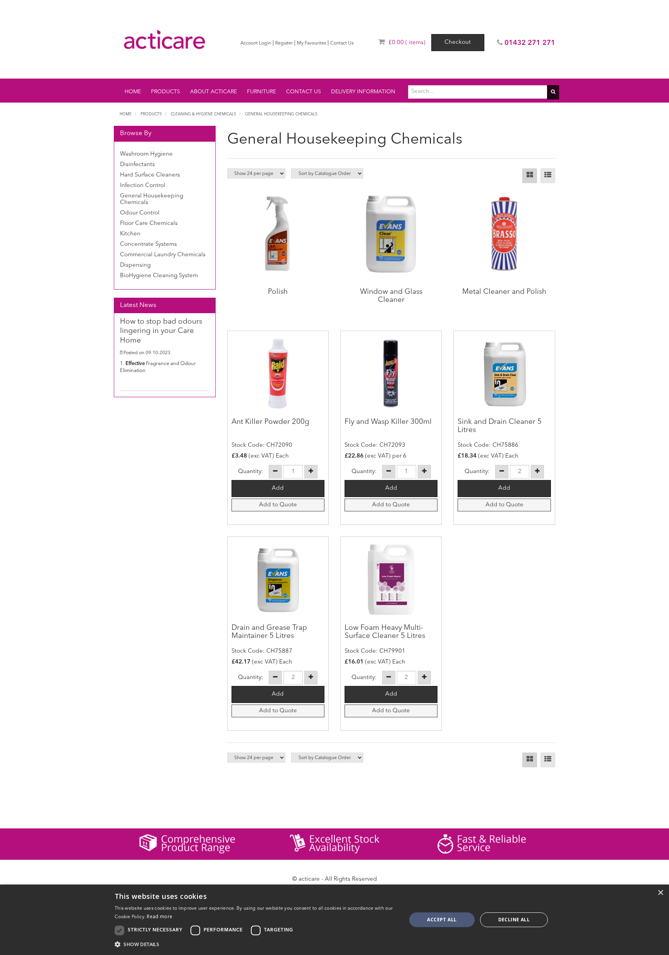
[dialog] (334, 920)
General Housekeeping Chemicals (281, 114)
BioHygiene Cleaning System (159, 276)
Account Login (255, 43)
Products (165, 91)
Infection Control (142, 186)
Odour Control (140, 213)
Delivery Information (363, 91)
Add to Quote (278, 505)
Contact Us (341, 43)
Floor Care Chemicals (149, 223)
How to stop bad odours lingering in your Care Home (161, 331)
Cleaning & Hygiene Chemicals (203, 114)
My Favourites (311, 43)
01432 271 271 (529, 42)
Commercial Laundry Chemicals (163, 255)
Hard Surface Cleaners (150, 175)
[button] (256, 944)
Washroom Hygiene (146, 154)
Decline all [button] (514, 919)
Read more (159, 916)
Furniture (261, 91)
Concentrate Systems (148, 244)
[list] (547, 175)
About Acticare (213, 91)
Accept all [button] (441, 919)
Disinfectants (137, 165)
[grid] (529, 175)
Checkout (457, 42)
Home (133, 91)
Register (284, 43)
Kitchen (130, 234)
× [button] (660, 893)
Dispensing (135, 265)
